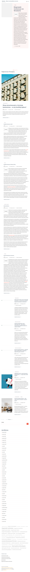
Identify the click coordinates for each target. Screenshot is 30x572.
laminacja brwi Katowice (14, 539)
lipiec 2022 (3, 513)
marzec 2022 (4, 521)
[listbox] (15, 37)
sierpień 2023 (4, 487)
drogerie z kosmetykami (12, 526)
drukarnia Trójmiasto (23, 526)
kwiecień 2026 (4, 432)
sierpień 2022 (4, 511)
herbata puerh (4, 533)
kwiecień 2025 (4, 448)
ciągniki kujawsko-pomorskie (4, 526)
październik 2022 (4, 507)
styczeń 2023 (4, 501)
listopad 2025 (4, 440)
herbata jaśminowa (23, 531)
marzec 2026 (4, 434)
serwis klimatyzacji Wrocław (10, 544)
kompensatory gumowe (10, 537)
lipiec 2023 (3, 489)
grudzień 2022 (4, 503)
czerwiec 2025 (4, 444)
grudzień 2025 (4, 438)
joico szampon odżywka (20, 533)
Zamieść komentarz (17, 109)
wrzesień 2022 (4, 509)
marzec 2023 (4, 497)
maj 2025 (3, 446)
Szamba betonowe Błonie (11, 186)
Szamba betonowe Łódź (8, 124)
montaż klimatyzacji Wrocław (9, 541)
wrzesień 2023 (4, 485)
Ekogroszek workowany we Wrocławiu (7, 561)
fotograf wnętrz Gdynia (15, 530)
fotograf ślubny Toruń (15, 531)
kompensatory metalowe (20, 537)
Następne (9, 419)
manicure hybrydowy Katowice (20, 539)
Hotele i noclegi (6, 204)
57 (6, 419)
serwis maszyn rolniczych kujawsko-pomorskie (18, 544)
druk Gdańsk (27, 526)
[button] (13, 70)
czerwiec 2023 (4, 491)
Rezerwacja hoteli (11, 235)
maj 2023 (3, 493)
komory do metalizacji (4, 537)
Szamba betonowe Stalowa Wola (10, 164)
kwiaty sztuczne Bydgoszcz (6, 539)
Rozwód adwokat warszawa (9, 255)
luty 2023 (3, 499)
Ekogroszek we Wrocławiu (19, 8)
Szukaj (3, 422)
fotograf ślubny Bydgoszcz (6, 531)
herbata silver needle (11, 533)
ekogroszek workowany (7, 528)
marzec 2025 (4, 450)
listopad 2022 (4, 505)
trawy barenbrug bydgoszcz (7, 549)
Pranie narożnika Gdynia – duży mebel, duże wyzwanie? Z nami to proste (20, 399)
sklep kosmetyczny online (6, 546)
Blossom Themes (8, 569)
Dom (5, 122)
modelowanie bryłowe (25, 539)
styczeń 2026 (4, 436)
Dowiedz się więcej (5, 117)
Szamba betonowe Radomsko (6, 557)
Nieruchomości (5, 103)
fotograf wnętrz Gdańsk (6, 530)
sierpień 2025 (4, 442)
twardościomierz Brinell (16, 549)
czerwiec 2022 (4, 515)
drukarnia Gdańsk (18, 526)
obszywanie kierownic (21, 541)
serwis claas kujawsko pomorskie (5, 544)
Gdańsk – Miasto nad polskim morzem (10, 1)
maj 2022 (3, 517)
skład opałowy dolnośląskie (19, 546)
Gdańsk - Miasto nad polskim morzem (7, 567)
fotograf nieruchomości (18, 528)
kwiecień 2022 (4, 519)
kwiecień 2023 (4, 495)
